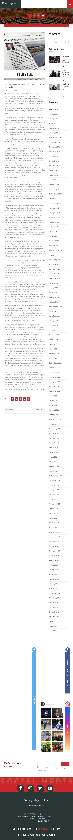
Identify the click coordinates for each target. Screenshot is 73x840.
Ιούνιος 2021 (53, 401)
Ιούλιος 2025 (53, 170)
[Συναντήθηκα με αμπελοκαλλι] (46, 747)
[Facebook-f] (30, 16)
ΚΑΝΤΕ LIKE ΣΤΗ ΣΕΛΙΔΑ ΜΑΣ (67, 673)
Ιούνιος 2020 (53, 457)
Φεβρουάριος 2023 (55, 307)
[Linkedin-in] (34, 16)
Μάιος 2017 (53, 631)
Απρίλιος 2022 (54, 354)
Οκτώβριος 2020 (54, 438)
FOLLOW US (34, 701)
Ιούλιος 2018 (53, 565)
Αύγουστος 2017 (54, 617)
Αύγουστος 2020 (54, 447)
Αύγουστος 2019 (54, 504)
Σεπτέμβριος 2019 (55, 499)
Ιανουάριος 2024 (54, 255)
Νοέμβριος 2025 (54, 152)
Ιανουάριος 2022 (54, 368)
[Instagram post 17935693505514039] (46, 713)
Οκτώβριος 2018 (54, 551)
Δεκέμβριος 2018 (55, 541)
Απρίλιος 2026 (54, 128)
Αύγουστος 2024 (54, 222)
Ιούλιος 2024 (53, 227)
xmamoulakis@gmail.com (36, 805)
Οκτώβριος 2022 (54, 325)
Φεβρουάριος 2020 (55, 476)
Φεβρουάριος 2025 (55, 194)
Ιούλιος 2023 (53, 283)
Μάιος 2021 (53, 405)
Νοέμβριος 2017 (54, 603)
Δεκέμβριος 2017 (55, 598)
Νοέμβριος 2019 (54, 490)
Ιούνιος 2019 (53, 513)
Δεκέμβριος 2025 (55, 147)
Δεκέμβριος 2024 (55, 203)
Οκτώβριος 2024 (54, 213)
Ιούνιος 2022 (53, 344)
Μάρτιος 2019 (54, 527)
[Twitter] (39, 16)
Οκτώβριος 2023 (54, 269)
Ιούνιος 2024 (53, 231)
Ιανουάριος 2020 (54, 480)
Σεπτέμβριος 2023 (55, 274)
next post (39, 409)
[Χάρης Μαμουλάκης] (10, 4)
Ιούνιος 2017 (53, 626)
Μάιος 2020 (53, 462)
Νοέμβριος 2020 (54, 433)
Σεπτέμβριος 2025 (55, 161)
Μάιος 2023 (53, 292)
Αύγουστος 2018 (54, 560)
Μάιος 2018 (53, 574)
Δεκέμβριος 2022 (55, 316)
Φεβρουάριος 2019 (55, 532)
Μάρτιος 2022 (54, 358)
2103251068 (42, 818)
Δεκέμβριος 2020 (55, 429)
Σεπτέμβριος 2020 (55, 443)
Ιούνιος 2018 (53, 570)
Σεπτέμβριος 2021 (55, 386)
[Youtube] (43, 16)
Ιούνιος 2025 (53, 175)
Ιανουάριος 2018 (54, 593)
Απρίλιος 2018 (54, 579)
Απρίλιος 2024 (54, 241)
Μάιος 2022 (53, 349)
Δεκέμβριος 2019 (55, 485)
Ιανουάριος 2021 (54, 424)
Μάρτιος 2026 (54, 133)
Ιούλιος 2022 (53, 339)
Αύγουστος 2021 (54, 391)
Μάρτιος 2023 (54, 302)
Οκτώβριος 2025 (54, 156)
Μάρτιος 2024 (54, 245)
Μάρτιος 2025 (54, 189)
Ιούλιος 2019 (53, 509)
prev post (10, 409)
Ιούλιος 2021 (53, 396)
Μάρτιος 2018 (54, 584)
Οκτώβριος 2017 (54, 607)
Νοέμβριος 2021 (54, 377)
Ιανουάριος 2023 (54, 311)
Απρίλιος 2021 (54, 410)
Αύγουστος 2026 (54, 109)
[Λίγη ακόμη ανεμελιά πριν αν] (57, 747)
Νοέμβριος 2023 (54, 264)
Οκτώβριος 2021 (54, 382)
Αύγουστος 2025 (54, 166)
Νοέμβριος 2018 (54, 546)
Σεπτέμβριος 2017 (55, 612)
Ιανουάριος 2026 (54, 142)
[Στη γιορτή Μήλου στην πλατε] (46, 736)
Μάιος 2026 (53, 123)
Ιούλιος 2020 (53, 452)
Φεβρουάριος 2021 (55, 419)
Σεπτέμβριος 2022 (55, 330)
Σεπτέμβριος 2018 (55, 556)
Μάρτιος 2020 (54, 471)
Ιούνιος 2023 (53, 288)
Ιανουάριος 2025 (54, 199)
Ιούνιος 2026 (53, 119)
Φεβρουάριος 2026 (55, 137)
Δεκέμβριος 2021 (55, 372)
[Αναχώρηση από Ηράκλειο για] (46, 724)
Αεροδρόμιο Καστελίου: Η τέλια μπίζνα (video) (66, 88)
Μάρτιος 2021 (54, 415)
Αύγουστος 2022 (54, 335)
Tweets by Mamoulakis (14, 648)
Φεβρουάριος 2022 (55, 363)
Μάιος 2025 (53, 180)
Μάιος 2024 (53, 236)
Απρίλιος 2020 (54, 466)
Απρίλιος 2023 (54, 297)
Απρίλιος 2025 (54, 184)
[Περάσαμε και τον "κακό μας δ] (57, 724)
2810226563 (31, 818)
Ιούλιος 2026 (53, 114)
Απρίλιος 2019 (54, 523)
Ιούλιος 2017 (53, 621)
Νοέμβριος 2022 (54, 321)
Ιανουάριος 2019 (54, 537)
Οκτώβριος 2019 (54, 494)
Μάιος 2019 (53, 518)
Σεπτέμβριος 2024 (55, 217)
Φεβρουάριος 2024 (55, 250)
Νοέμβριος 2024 (54, 208)
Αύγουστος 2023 (54, 278)
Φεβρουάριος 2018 (55, 588)
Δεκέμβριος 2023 (55, 260)
